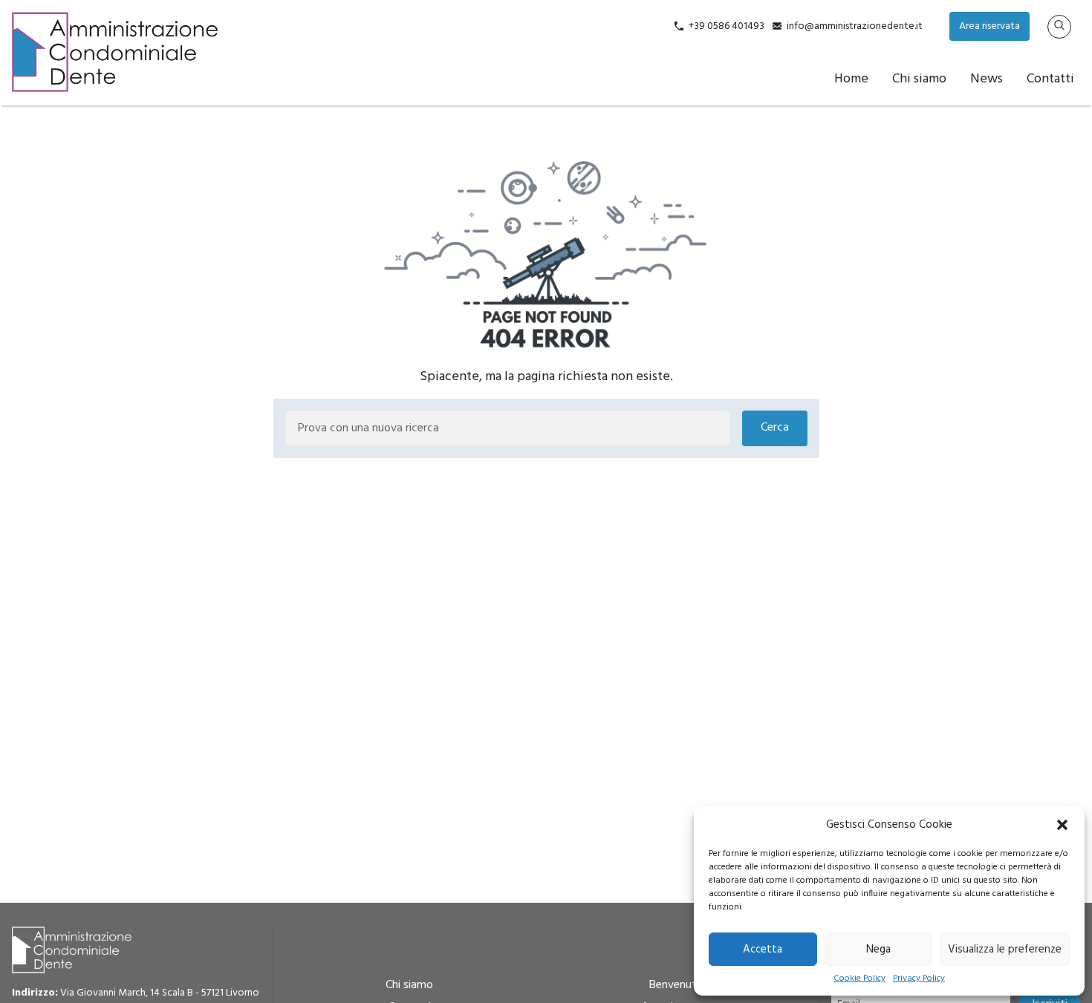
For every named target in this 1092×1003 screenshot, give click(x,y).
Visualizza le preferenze (1005, 949)
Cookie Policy (859, 978)
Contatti (1050, 79)
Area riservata (989, 26)
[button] (1062, 824)
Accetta (762, 949)
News (986, 79)
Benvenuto (676, 985)
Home (851, 79)
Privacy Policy (919, 978)
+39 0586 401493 (726, 26)
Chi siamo (919, 79)
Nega (878, 949)
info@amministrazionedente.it (855, 26)
